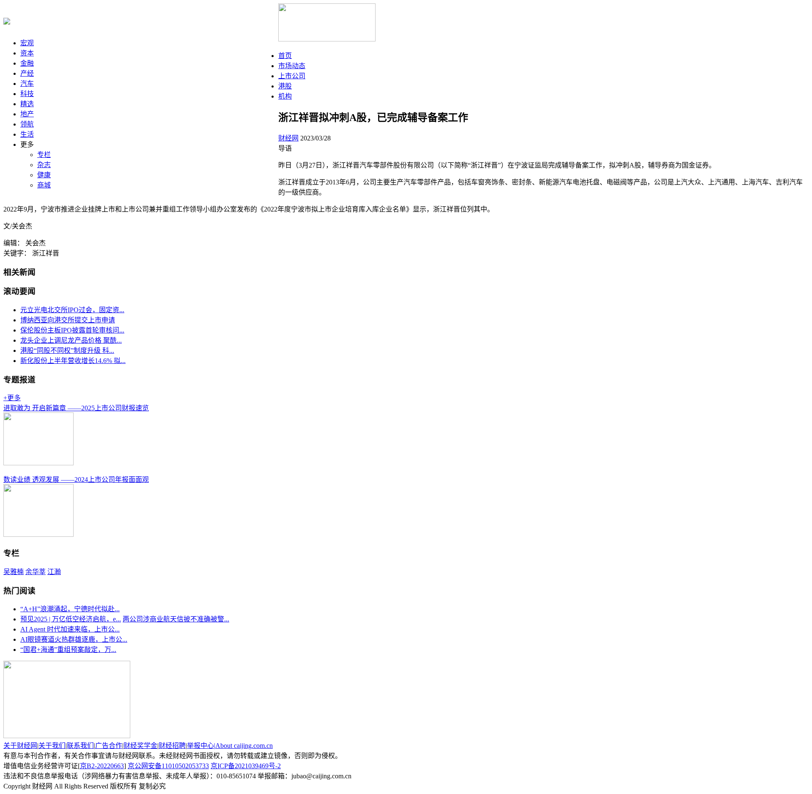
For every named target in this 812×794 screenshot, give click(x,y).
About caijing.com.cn (244, 745)
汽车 (27, 83)
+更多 (12, 397)
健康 (44, 175)
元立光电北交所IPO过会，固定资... (72, 309)
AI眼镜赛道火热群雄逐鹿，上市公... (73, 639)
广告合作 (108, 745)
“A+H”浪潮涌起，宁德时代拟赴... (70, 609)
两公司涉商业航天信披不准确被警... (176, 619)
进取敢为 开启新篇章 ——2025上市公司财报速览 (76, 408)
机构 (285, 96)
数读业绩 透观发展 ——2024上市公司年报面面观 (76, 479)
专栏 (44, 154)
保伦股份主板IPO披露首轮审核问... (72, 330)
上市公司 (291, 76)
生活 (27, 134)
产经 (27, 73)
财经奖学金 (140, 745)
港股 (285, 86)
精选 (27, 103)
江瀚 (54, 571)
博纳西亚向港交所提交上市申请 (67, 320)
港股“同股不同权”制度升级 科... (67, 350)
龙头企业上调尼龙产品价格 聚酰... (71, 340)
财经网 (288, 138)
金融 (27, 63)
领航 (27, 124)
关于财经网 (20, 745)
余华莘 (35, 571)
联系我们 (80, 745)
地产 (27, 114)
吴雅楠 (13, 571)
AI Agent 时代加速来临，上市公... (70, 629)
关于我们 (52, 745)
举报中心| (201, 745)
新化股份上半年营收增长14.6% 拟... (73, 360)
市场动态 (291, 65)
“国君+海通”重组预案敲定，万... (68, 649)
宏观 (27, 43)
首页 (285, 55)
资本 (27, 53)
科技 (27, 93)
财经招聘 (172, 745)
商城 (44, 185)
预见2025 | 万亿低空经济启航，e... (70, 619)
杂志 (44, 164)
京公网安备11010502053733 (168, 765)
